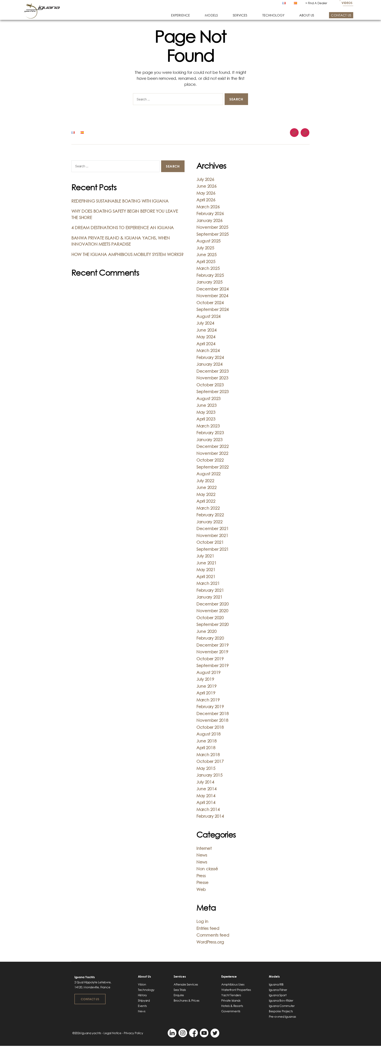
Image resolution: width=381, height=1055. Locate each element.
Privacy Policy (133, 1033)
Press (201, 875)
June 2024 (206, 330)
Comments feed (212, 935)
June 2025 (206, 254)
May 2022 (206, 494)
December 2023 (212, 371)
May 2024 (206, 336)
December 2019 (212, 645)
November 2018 (212, 720)
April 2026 (205, 199)
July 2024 (205, 323)
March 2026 (208, 206)
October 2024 (210, 302)
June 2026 (206, 186)
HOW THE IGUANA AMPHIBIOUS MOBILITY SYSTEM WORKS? (127, 254)
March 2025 (208, 268)
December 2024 (212, 288)
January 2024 (209, 364)
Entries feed (207, 928)
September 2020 (212, 624)
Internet (204, 848)
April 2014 (205, 802)
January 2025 (209, 281)
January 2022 (209, 521)
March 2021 (208, 583)
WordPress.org (210, 941)
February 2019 (210, 706)
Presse (202, 882)
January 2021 (209, 596)
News (201, 855)
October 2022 (210, 460)
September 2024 (212, 309)
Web (201, 889)
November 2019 (212, 651)
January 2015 (209, 775)
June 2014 (206, 788)
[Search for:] (177, 100)
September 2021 (212, 549)
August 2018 (208, 733)
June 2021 (206, 562)
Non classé (207, 868)
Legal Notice (112, 1033)
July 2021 (205, 555)
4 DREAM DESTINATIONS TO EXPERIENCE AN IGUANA (122, 227)
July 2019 (205, 679)
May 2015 (206, 768)
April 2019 (205, 692)
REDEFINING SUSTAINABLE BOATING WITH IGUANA (120, 200)
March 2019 (208, 699)
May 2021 (206, 569)
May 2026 (206, 193)
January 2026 (209, 220)
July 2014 (205, 781)
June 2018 (206, 740)
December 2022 (212, 446)
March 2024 (208, 350)
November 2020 (212, 610)
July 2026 (205, 179)
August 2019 (208, 672)
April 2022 (205, 501)
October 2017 (210, 761)
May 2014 (206, 795)
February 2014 (210, 816)
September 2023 (212, 391)
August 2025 (208, 240)
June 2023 (206, 405)
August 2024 (208, 316)
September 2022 (212, 466)
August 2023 (208, 398)
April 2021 (205, 576)
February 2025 (210, 275)
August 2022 (208, 473)
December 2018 (212, 713)
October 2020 (210, 617)
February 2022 (210, 514)
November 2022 (212, 453)
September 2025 (212, 234)
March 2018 (208, 754)
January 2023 (209, 439)
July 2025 (205, 247)
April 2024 (205, 343)
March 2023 (208, 425)
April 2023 (205, 418)
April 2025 (205, 261)
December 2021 (212, 528)
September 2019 (212, 665)
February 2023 (210, 432)
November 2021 (212, 535)
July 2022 (205, 480)
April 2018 (205, 747)
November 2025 (212, 227)
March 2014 (208, 809)
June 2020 (206, 631)
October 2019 (210, 658)
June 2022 (206, 487)
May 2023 (206, 412)
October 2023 (210, 384)
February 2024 (210, 357)
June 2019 (206, 686)
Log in (202, 921)
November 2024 (212, 295)
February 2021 (210, 590)
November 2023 (212, 377)
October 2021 (210, 542)
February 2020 (210, 638)
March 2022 (208, 508)
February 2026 (210, 213)
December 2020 (212, 603)
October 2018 (210, 727)
